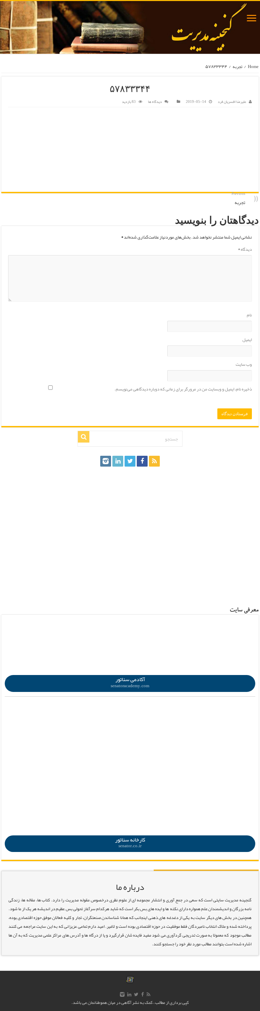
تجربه (237, 66)
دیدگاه (245, 249)
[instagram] (105, 461)
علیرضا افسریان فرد (232, 101)
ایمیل (247, 339)
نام (249, 315)
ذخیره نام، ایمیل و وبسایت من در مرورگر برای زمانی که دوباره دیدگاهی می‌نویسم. (183, 389)
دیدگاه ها (155, 101)
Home (253, 66)
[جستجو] (83, 437)
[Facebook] (142, 461)
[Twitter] (130, 461)
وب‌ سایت (244, 364)
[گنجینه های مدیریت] (130, 27)
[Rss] (154, 461)
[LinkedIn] (117, 461)
